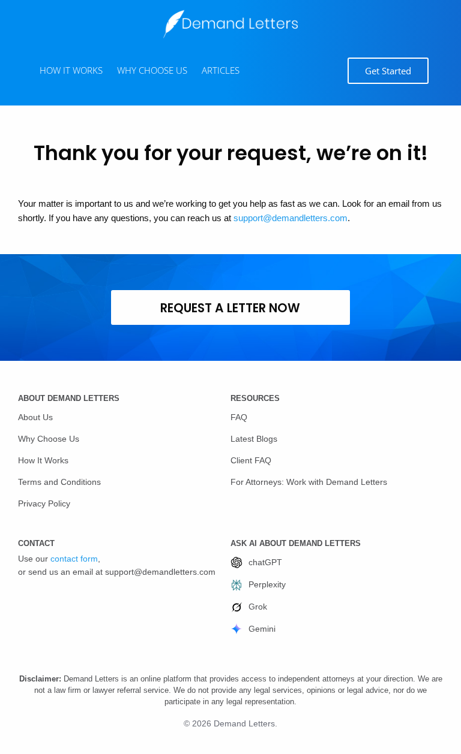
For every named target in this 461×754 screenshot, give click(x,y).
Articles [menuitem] (221, 70)
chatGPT (265, 562)
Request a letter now (230, 308)
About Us (35, 417)
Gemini (262, 629)
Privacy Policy (44, 503)
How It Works (43, 460)
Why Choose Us (48, 439)
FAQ (238, 417)
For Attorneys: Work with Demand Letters (308, 482)
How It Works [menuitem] (71, 70)
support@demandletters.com (291, 218)
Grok (258, 606)
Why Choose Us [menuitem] (152, 70)
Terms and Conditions (59, 482)
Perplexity (267, 584)
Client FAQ (250, 460)
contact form (74, 558)
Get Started (388, 71)
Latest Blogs (253, 439)
